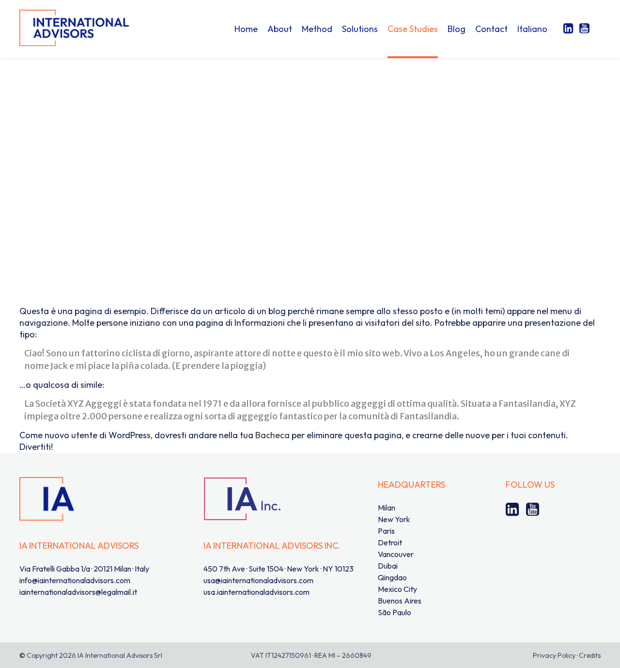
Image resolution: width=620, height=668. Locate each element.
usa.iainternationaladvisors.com (256, 592)
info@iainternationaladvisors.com (74, 580)
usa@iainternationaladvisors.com (258, 580)
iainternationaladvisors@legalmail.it (78, 592)
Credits (590, 655)
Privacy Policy (554, 655)
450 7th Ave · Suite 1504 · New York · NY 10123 (278, 568)
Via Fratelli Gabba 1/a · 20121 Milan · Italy (84, 568)
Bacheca (272, 435)
